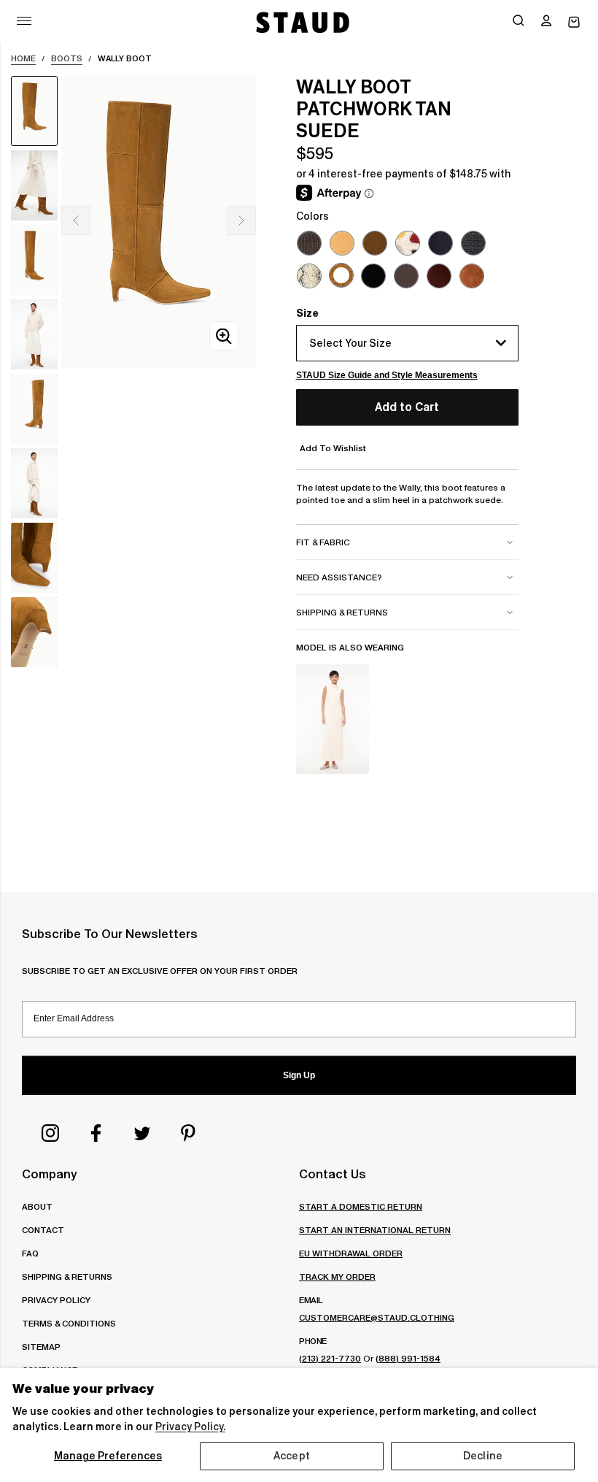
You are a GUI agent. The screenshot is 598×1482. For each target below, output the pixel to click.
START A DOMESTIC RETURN (360, 1206)
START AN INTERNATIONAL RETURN (375, 1230)
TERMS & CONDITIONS (69, 1323)
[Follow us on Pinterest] (188, 1133)
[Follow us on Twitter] (142, 1133)
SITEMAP (41, 1346)
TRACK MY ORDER (337, 1276)
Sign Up (299, 1075)
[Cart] (574, 22)
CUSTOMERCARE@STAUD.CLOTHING (376, 1317)
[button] (546, 22)
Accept (291, 1455)
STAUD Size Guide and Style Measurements (387, 375)
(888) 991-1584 (408, 1358)
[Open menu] (24, 21)
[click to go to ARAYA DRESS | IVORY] (332, 719)
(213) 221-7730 (330, 1358)
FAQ (30, 1253)
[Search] (518, 22)
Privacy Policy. (190, 1426)
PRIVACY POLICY (56, 1300)
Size (307, 313)
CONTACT (43, 1230)
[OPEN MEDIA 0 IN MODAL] (224, 336)
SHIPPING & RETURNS (67, 1276)
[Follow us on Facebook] (96, 1133)
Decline (482, 1455)
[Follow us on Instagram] (50, 1133)
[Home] (301, 22)
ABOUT (37, 1206)
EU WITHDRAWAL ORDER (351, 1253)
